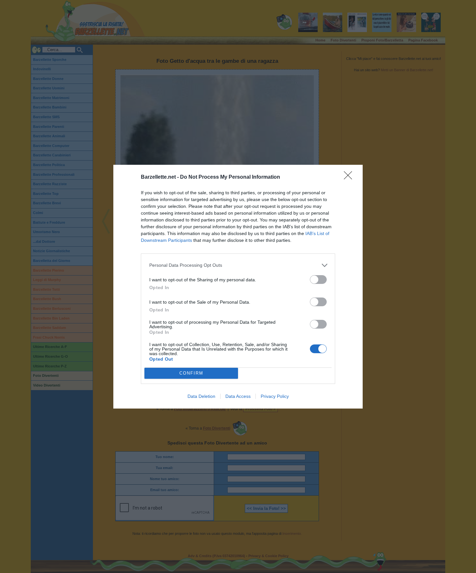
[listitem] (238, 265)
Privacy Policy (275, 396)
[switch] (318, 279)
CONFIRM (191, 373)
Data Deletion (201, 396)
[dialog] (238, 287)
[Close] (350, 177)
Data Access (238, 396)
